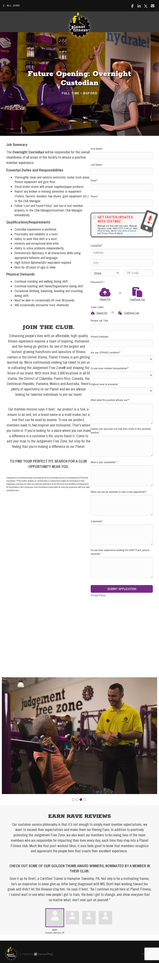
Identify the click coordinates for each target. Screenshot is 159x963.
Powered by (28, 954)
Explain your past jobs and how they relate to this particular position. (121, 431)
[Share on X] (145, 6)
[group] (79, 735)
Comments (97, 521)
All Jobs (13, 5)
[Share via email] (152, 6)
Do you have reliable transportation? (110, 368)
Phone (94, 196)
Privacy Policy (107, 233)
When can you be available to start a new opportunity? (119, 492)
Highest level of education (105, 384)
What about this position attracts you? (110, 400)
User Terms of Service (127, 230)
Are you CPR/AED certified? (106, 352)
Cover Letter (97, 307)
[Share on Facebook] (132, 6)
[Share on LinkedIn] (139, 6)
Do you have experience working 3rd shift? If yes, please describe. (120, 552)
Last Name (97, 164)
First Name (97, 149)
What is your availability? (104, 462)
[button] (73, 799)
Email (94, 180)
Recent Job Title (99, 320)
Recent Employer (99, 336)
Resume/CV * (98, 282)
